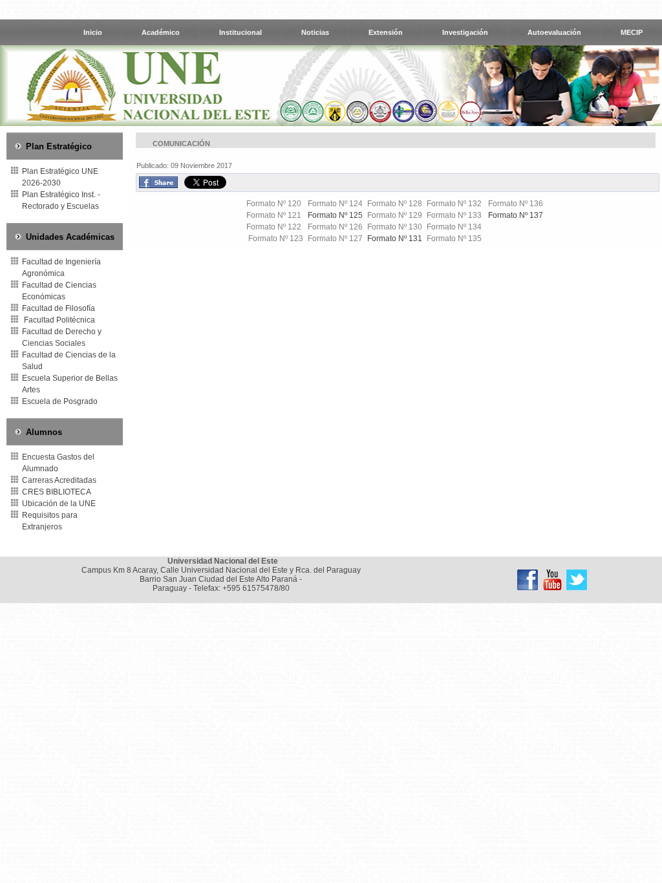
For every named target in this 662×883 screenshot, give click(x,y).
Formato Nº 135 (455, 238)
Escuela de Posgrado (60, 401)
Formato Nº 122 (273, 226)
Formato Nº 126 (335, 226)
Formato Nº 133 (454, 215)
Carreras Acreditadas (59, 480)
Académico (161, 32)
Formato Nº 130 (394, 226)
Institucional (240, 32)
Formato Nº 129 (394, 215)
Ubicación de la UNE (59, 503)
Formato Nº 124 (335, 203)
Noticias (315, 32)
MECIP (632, 32)
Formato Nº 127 (335, 238)
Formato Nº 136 (515, 203)
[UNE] (576, 579)
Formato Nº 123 (275, 238)
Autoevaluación (554, 32)
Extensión (385, 32)
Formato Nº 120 (273, 203)
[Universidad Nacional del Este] (527, 579)
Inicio (92, 32)
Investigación (465, 32)
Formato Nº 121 (273, 215)
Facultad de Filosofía (58, 308)
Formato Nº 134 (455, 226)
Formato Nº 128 (394, 203)
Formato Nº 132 (455, 203)
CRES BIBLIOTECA (56, 491)
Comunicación (181, 143)
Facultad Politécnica (58, 319)
